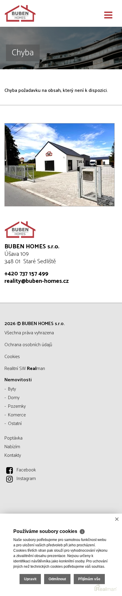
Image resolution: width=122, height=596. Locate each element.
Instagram (26, 479)
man (36, 369)
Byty (12, 389)
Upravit (30, 579)
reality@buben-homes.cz (36, 281)
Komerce (17, 415)
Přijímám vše (89, 579)
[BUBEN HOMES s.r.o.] (34, 13)
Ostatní (15, 424)
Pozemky (17, 406)
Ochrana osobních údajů (28, 345)
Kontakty (12, 455)
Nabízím (12, 447)
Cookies (12, 357)
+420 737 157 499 (26, 274)
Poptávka (13, 438)
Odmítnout (57, 579)
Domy (14, 398)
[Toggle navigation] (108, 15)
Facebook (26, 470)
